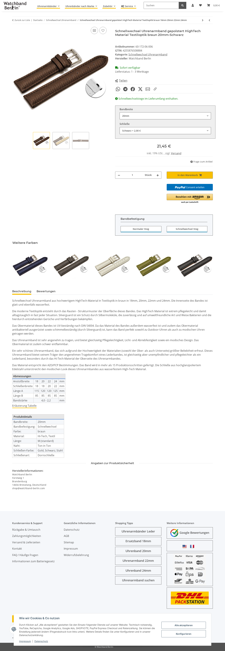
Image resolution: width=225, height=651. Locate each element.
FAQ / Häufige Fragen (25, 555)
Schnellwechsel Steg (187, 229)
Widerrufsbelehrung (76, 555)
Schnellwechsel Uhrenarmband (147, 54)
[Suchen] (182, 5)
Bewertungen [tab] (46, 291)
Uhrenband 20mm (138, 551)
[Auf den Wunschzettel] (103, 30)
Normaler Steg (141, 229)
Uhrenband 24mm (138, 570)
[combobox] (165, 115)
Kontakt (17, 548)
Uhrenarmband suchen (138, 580)
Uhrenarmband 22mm (138, 561)
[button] (121, 81)
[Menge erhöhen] (157, 175)
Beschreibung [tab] (21, 291)
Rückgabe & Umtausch (26, 529)
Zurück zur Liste (22, 20)
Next (207, 265)
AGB (66, 536)
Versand (176, 153)
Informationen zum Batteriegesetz (33, 561)
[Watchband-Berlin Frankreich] (193, 546)
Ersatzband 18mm (138, 541)
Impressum (25, 641)
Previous (17, 265)
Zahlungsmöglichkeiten (26, 536)
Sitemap (69, 542)
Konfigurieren (183, 633)
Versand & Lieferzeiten (26, 542)
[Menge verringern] (119, 175)
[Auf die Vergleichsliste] (94, 30)
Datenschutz (41, 641)
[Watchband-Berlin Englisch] (185, 546)
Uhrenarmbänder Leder (138, 531)
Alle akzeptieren (184, 625)
